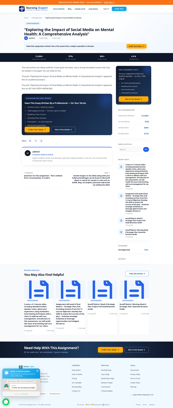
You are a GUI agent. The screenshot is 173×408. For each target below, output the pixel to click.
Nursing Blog (76, 387)
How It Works (58, 9)
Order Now (119, 9)
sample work (80, 9)
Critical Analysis (107, 391)
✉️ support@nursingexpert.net (141, 395)
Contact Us (76, 391)
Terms (145, 405)
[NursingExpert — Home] (34, 8)
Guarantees (93, 9)
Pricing (74, 378)
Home (26, 18)
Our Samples (77, 383)
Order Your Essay (135, 46)
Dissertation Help (107, 378)
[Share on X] (30, 141)
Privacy (138, 405)
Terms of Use (135, 378)
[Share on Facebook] (36, 141)
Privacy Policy (135, 374)
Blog (69, 9)
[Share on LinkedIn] (41, 141)
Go (146, 149)
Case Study (105, 374)
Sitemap (133, 387)
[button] (5, 401)
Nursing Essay (106, 370)
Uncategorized (37, 18)
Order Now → (109, 2)
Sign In (106, 9)
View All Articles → (137, 273)
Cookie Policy (135, 383)
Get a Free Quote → (63, 129)
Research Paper (107, 383)
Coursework (105, 387)
